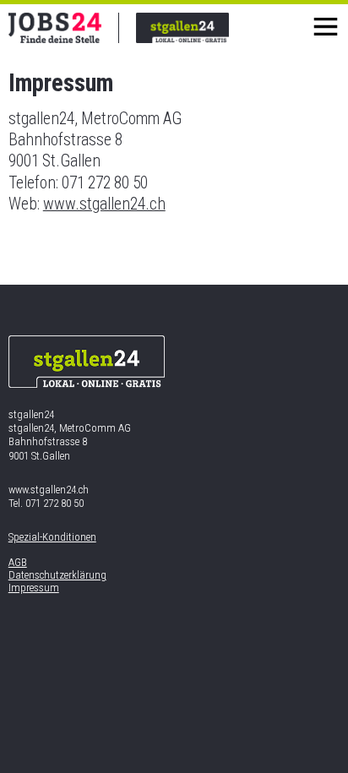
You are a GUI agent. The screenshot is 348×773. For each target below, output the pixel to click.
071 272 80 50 (54, 503)
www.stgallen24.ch (104, 204)
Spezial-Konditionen (52, 537)
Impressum (33, 587)
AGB (17, 562)
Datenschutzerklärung (57, 575)
